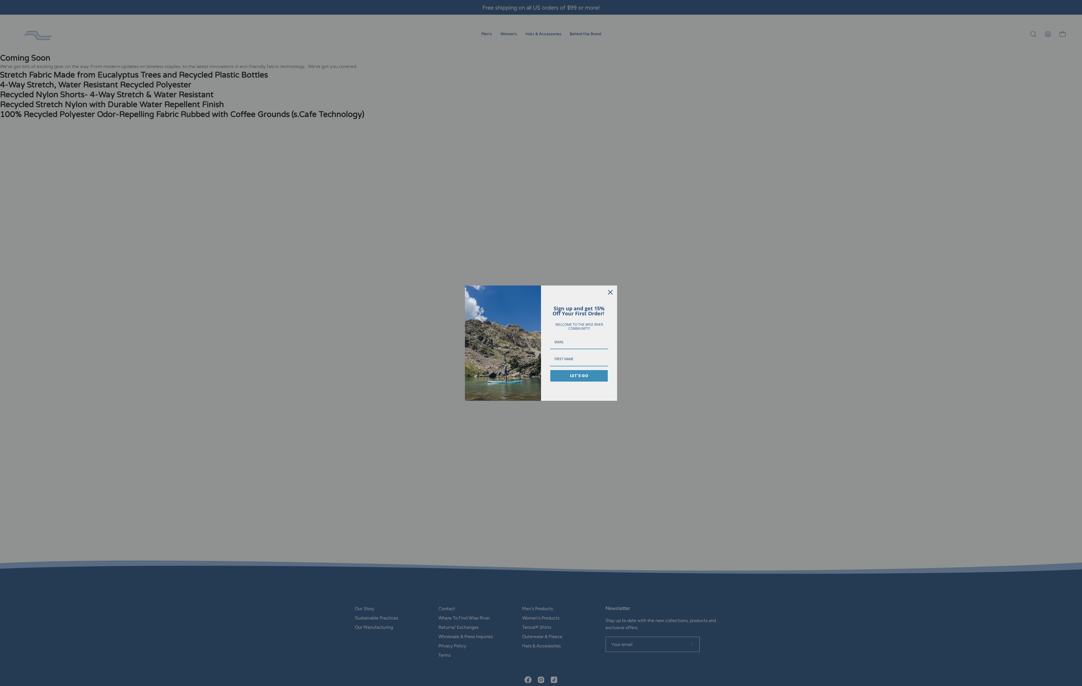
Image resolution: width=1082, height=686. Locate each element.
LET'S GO (579, 376)
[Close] (610, 292)
